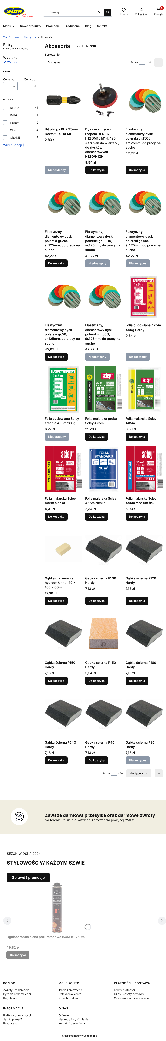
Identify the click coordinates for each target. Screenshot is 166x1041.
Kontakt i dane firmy (72, 1023)
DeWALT (15, 115)
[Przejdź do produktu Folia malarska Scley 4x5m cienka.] (63, 469)
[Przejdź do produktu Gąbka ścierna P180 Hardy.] (144, 633)
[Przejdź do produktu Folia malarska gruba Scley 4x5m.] (103, 389)
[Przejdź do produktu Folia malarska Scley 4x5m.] (144, 389)
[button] (107, 12)
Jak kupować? (12, 1019)
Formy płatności (124, 990)
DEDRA (14, 107)
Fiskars (14, 122)
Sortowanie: (52, 54)
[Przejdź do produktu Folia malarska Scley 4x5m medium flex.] (144, 469)
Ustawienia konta (70, 994)
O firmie (64, 1015)
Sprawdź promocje (28, 877)
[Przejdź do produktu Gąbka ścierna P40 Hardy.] (103, 713)
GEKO (14, 130)
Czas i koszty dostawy (129, 994)
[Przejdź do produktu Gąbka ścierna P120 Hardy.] (144, 549)
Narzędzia (30, 37)
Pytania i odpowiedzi (17, 994)
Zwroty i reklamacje (16, 990)
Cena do (29, 79)
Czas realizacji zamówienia (131, 998)
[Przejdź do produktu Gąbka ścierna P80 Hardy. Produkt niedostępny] (144, 713)
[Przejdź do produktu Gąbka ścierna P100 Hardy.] (103, 549)
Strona (134, 62)
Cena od (8, 79)
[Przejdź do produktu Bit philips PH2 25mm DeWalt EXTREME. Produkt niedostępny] (63, 100)
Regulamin (10, 998)
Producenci (10, 1023)
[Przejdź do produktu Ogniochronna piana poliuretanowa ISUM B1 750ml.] (57, 907)
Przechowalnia (68, 998)
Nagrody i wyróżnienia (73, 1019)
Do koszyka (97, 170)
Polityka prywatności (17, 1015)
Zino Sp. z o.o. (11, 37)
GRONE (15, 137)
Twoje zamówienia (71, 990)
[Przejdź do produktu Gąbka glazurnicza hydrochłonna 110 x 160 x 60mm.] (63, 549)
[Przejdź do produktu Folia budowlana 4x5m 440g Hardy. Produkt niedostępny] (144, 296)
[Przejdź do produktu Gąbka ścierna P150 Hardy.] (63, 633)
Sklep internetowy (78, 1035)
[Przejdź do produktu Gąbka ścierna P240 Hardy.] (63, 713)
